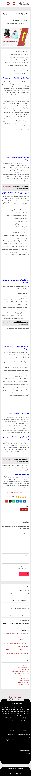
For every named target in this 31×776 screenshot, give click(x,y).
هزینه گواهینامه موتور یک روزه (20, 73)
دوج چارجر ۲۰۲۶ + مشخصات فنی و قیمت (20, 601)
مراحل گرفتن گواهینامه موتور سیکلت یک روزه (17, 65)
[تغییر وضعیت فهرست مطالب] (26, 52)
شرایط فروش (22, 590)
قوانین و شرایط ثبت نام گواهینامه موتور (18, 60)
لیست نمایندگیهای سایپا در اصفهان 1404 (15, 650)
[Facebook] (20, 773)
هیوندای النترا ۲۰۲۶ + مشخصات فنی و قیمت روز (14, 633)
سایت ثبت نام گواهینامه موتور (20, 68)
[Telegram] (17, 773)
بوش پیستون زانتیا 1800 (23, 667)
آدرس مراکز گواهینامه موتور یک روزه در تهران (17, 71)
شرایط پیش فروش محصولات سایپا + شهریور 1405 (18, 593)
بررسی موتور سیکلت (8, 21)
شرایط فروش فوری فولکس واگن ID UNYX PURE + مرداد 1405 (15, 623)
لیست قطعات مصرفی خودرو (22, 676)
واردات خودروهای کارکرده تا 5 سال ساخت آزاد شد (18, 616)
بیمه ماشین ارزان (25, 669)
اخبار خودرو (27, 590)
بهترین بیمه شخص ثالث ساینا (22, 674)
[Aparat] (13, 773)
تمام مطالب (24, 510)
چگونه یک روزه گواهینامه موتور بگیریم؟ (18, 54)
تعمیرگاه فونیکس (25, 678)
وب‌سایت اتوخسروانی (24, 680)
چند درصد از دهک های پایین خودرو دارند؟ (20, 608)
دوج (28, 597)
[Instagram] (10, 773)
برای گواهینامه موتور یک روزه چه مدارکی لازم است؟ (16, 62)
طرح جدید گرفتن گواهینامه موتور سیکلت (18, 57)
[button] (14, 3)
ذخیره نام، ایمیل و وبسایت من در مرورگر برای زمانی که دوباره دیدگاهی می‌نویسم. (16, 567)
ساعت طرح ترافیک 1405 (23, 682)
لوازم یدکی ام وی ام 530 (24, 684)
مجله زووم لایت (25, 665)
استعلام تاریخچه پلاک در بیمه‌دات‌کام (20, 671)
